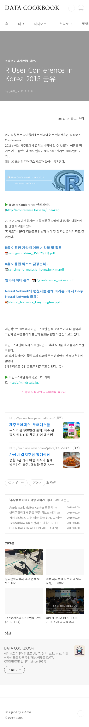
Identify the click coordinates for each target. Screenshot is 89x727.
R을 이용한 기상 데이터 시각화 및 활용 (33, 247)
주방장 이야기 (18, 500)
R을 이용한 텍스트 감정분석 (25, 264)
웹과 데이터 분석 (17, 280)
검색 (72, 8)
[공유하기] (17, 483)
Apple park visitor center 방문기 (31, 507)
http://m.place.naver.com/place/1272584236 (40, 448)
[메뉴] (81, 8)
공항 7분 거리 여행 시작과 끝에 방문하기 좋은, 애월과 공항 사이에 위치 (31, 462)
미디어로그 (42, 23)
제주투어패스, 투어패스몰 (29, 424)
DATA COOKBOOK (32, 8)
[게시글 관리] (22, 483)
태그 (21, 23)
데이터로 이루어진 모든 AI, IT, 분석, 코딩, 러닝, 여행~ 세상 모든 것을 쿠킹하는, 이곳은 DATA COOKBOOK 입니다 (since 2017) (36, 657)
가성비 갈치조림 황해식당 (29, 454)
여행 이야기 (37, 500)
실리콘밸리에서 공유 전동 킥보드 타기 (32, 512)
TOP (80, 713)
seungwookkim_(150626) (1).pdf (31, 253)
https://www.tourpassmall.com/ (32, 418)
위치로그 (66, 23)
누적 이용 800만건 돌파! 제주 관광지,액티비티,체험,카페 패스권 (31, 432)
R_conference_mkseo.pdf (54, 280)
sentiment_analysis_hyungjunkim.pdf (36, 269)
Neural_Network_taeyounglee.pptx (35, 302)
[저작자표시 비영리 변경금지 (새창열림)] (51, 482)
